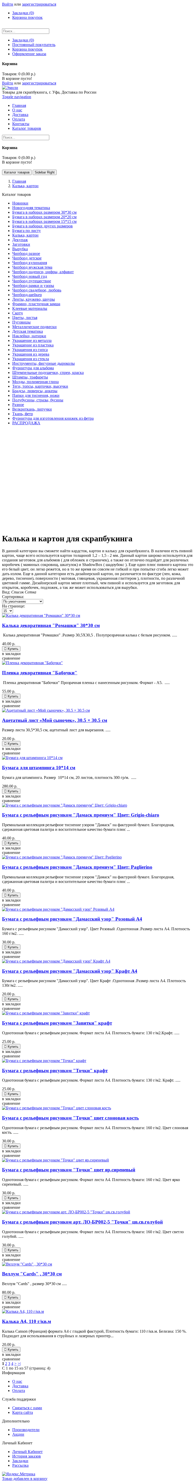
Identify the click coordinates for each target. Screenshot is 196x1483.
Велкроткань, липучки (32, 409)
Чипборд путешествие (31, 281)
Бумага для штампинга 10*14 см (38, 767)
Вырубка (20, 249)
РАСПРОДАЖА (26, 423)
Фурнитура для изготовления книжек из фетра (53, 418)
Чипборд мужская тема (32, 267)
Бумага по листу (26, 230)
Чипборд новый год (29, 276)
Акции (18, 1434)
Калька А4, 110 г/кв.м (26, 1321)
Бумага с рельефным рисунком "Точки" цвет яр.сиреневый (68, 1169)
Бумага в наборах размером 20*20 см (44, 217)
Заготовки (21, 244)
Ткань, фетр (22, 414)
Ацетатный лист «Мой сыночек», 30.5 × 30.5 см (54, 720)
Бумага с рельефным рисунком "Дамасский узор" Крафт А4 (69, 971)
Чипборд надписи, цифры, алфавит (43, 272)
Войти (7, 4)
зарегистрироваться (39, 4)
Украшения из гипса (30, 349)
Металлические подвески (34, 327)
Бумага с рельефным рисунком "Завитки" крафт (57, 1023)
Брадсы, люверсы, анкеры (34, 391)
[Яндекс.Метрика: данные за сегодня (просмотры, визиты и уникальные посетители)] (18, 1474)
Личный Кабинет (27, 1451)
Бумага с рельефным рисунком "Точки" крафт (55, 1070)
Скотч (17, 313)
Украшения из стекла (30, 359)
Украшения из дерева (30, 354)
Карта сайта (22, 1412)
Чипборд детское (27, 258)
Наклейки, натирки (29, 336)
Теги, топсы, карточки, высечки (40, 386)
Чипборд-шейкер (27, 295)
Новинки (20, 203)
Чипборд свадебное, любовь (36, 290)
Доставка (20, 1386)
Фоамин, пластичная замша (36, 304)
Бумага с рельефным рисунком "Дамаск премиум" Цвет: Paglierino (77, 867)
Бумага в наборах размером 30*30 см (44, 212)
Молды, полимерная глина (35, 382)
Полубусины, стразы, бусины (37, 400)
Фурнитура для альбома (33, 368)
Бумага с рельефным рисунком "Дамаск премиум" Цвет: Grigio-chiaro (80, 815)
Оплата (18, 1390)
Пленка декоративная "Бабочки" (39, 672)
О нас (17, 1381)
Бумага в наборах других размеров (42, 226)
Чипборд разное (26, 253)
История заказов (26, 1456)
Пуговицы (21, 322)
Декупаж (20, 240)
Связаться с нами (27, 1408)
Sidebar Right (45, 172)
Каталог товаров (17, 172)
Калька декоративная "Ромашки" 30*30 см (51, 625)
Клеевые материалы (29, 308)
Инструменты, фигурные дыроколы (43, 363)
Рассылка (20, 1465)
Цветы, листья (24, 317)
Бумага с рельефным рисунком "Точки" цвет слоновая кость (70, 1118)
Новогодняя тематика (31, 208)
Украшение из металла (32, 340)
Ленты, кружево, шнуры (33, 299)
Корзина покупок (27, 17)
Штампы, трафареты (30, 377)
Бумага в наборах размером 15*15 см (44, 221)
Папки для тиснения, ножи (35, 395)
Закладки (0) (23, 13)
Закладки (20, 1461)
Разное (18, 404)
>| (19, 1363)
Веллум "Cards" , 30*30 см (32, 1273)
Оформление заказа (29, 54)
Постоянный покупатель (33, 44)
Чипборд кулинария (29, 262)
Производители (26, 1430)
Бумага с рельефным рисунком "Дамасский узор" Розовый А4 (72, 919)
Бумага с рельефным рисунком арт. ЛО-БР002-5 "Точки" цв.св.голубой (82, 1222)
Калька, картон (25, 235)
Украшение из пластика (33, 345)
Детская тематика (27, 331)
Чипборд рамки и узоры (33, 285)
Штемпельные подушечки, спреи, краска (48, 372)
